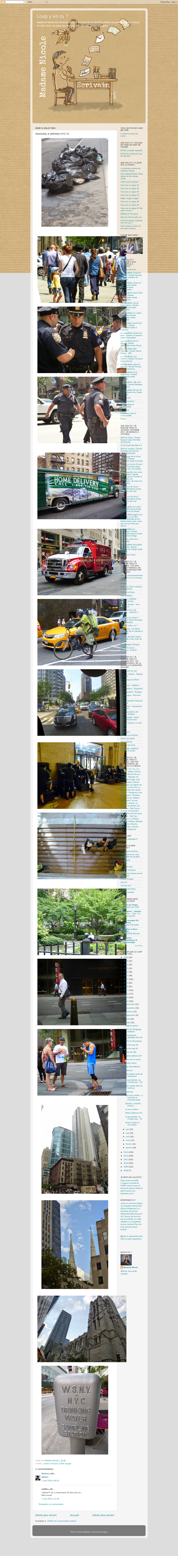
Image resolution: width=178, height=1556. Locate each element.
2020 (126, 979)
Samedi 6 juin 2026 (131, 907)
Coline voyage (65, 1464)
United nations (131, 1026)
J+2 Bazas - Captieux (130, 685)
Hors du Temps (130, 905)
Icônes (123, 728)
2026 (126, 957)
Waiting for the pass (129, 214)
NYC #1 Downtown (133, 1041)
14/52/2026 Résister (131, 934)
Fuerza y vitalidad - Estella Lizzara (129, 600)
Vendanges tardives (129, 851)
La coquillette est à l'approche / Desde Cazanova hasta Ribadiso (129, 375)
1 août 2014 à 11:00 (50, 1499)
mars (128, 1140)
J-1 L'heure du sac (129, 671)
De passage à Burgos (130, 644)
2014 (126, 1001)
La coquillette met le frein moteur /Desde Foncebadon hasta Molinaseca (132, 296)
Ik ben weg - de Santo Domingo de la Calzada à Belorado (132, 631)
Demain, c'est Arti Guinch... (133, 1104)
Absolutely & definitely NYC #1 (134, 1036)
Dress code (126, 398)
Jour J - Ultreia (127, 772)
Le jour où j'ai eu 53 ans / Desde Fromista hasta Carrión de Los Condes (132, 466)
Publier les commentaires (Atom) (62, 1521)
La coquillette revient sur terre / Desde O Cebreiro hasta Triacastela (131, 335)
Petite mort (125, 860)
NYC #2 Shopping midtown (133, 1030)
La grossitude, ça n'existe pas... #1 (133, 1118)
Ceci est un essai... (133, 1059)
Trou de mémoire (128, 870)
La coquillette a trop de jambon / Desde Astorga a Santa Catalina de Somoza (131, 276)
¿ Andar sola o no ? (129, 625)
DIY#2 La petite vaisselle (131, 150)
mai (128, 1133)
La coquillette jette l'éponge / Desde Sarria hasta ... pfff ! (131, 351)
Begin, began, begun (130, 198)
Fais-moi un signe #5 (130, 202)
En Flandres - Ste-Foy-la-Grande (130, 808)
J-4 (125, 769)
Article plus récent (45, 1515)
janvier (129, 1148)
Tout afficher (139, 945)
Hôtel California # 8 (133, 1113)
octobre (129, 1012)
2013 (126, 1152)
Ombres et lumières (129, 735)
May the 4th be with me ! (131, 217)
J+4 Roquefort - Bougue (131, 692)
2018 (126, 986)
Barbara (45, 1474)
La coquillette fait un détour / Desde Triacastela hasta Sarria (131, 343)
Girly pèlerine (126, 742)
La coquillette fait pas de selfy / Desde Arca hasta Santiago (131, 392)
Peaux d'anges (127, 879)
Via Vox (124, 863)
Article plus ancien (103, 1515)
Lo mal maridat (127, 892)
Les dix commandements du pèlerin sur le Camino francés (132, 577)
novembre (130, 1008)
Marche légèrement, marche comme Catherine (129, 826)
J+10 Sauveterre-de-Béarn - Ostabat (130, 713)
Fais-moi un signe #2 (130, 188)
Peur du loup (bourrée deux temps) (131, 1227)
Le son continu (131, 1109)
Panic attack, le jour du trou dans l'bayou (131, 227)
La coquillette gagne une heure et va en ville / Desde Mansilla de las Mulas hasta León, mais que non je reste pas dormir (131, 520)
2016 (126, 994)
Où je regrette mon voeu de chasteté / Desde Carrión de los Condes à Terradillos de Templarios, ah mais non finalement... (131, 477)
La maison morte (128, 555)
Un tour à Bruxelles (131, 925)
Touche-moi (126, 886)
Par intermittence (132, 1067)
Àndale (124, 583)
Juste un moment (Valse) (132, 1203)
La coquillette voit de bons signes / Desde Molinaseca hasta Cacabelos (130, 306)
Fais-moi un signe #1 (130, 185)
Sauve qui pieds (128, 738)
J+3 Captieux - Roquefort (132, 689)
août (128, 1019)
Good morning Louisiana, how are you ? (132, 221)
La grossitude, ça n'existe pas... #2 (133, 1081)
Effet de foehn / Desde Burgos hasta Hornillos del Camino (130, 440)
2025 (126, 961)
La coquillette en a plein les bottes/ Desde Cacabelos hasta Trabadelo (131, 316)
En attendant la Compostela (127, 405)
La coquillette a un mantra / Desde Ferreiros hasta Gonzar (132, 358)
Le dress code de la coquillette (129, 540)
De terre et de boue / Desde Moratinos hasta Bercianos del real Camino (131, 490)
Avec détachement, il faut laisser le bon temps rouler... (132, 176)
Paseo (123, 419)
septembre (131, 1015)
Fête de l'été (130, 1052)
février (129, 1144)
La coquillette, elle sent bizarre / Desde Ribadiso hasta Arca (131, 384)
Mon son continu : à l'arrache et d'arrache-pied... (134, 1097)
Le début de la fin (128, 269)
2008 (126, 1170)
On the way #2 (131, 1045)
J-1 (137, 769)
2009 (126, 1167)
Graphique (125, 732)
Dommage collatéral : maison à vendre (130, 749)
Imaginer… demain (132, 911)
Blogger (104, 1532)
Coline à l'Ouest (51, 1464)
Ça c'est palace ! (128, 401)
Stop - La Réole (127, 821)
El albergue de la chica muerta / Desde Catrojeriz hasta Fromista (132, 458)
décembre (130, 1004)
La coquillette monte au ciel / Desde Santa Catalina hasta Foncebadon (131, 286)
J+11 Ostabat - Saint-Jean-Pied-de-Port (130, 718)
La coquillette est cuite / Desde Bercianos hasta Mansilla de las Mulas (131, 509)
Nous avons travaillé (129, 1180)
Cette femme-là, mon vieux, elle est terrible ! (130, 855)
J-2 (133, 769)
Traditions (125, 410)
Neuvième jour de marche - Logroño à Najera (129, 612)
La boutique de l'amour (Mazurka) (130, 1211)
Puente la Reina (128, 592)
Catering (129, 1092)
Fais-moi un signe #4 (130, 195)
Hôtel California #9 (133, 1056)
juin (127, 1129)
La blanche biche (128, 889)
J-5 (122, 769)
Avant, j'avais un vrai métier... (132, 1123)
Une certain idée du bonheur (134, 1087)
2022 (126, 972)
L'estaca (124, 1183)
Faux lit (124, 882)
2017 (126, 990)
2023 (126, 968)
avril (128, 1137)
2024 (126, 965)
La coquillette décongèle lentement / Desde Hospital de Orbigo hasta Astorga (131, 548)
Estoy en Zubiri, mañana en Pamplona (131, 588)
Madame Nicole (130, 1267)
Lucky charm (131, 1063)
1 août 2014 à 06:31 (50, 1481)
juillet (128, 1023)
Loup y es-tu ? (52, 16)
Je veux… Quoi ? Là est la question (131, 915)
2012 (126, 1156)
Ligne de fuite (127, 867)
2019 (126, 983)
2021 (126, 976)
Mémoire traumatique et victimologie (130, 940)
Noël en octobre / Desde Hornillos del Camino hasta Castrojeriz (131, 451)
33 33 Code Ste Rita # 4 (131, 445)
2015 (126, 997)
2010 (126, 1163)
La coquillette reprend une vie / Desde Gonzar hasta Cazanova (131, 366)
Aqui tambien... (127, 596)
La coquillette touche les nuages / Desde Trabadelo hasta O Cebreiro (131, 326)
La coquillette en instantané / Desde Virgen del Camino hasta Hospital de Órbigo (131, 532)
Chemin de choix (128, 745)
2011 (126, 1160)
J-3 (129, 769)
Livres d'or (132, 787)
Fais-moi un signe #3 (130, 192)
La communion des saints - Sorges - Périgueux (131, 790)
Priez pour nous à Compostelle (128, 414)
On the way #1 (131, 1048)
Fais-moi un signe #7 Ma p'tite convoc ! (131, 209)
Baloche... (129, 1070)
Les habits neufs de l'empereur (134, 1075)
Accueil (74, 1515)
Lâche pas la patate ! (130, 182)
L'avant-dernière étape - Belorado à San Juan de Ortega (131, 639)
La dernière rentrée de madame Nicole (130, 169)
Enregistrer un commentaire (51, 1504)
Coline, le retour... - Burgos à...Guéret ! (129, 649)
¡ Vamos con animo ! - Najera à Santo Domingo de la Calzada (131, 620)
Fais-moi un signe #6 (130, 205)
